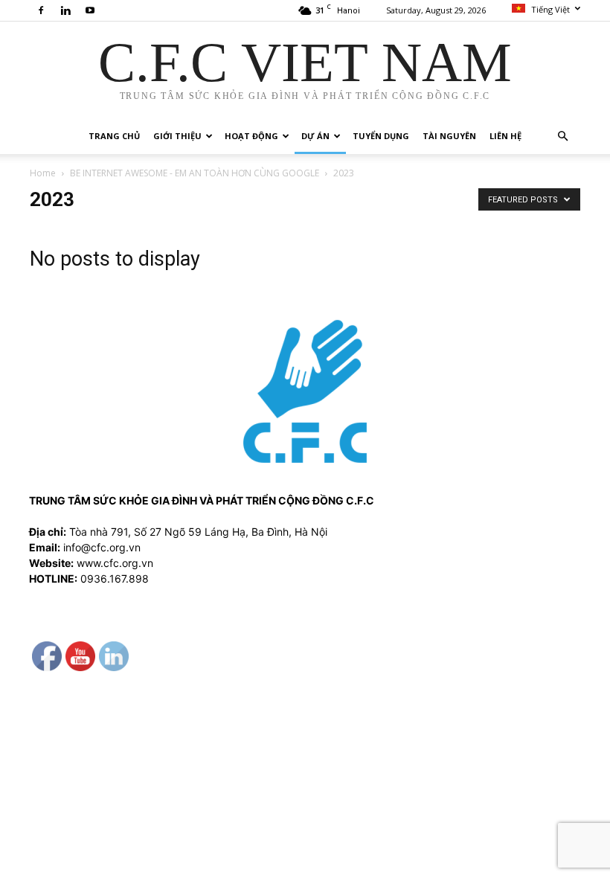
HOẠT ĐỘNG (251, 135)
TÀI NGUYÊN (449, 135)
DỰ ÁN (315, 135)
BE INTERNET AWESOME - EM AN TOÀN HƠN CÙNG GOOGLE (194, 173)
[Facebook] (41, 10)
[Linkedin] (65, 10)
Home (43, 173)
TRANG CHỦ (114, 135)
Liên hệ (505, 135)
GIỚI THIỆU (177, 135)
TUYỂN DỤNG (381, 135)
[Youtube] (90, 10)
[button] (562, 136)
